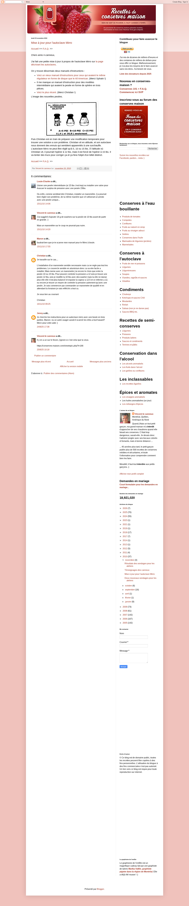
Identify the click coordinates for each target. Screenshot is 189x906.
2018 (125, 532)
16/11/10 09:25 (43, 304)
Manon (40, 239)
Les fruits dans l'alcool (132, 367)
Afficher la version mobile (71, 366)
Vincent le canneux (46, 213)
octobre (128, 586)
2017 (125, 536)
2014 (125, 540)
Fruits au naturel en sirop (133, 227)
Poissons (126, 334)
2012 (125, 548)
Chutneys (126, 294)
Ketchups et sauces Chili (133, 298)
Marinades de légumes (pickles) (136, 241)
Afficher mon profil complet (132, 474)
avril (127, 594)
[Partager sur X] (83, 168)
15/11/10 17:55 (43, 246)
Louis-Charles (44, 181)
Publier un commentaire (45, 356)
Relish (125, 305)
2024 (125, 516)
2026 (125, 508)
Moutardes (127, 301)
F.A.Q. (46, 48)
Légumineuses (129, 270)
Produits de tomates (131, 217)
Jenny (40, 313)
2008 (125, 611)
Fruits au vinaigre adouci (133, 230)
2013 (125, 544)
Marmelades (127, 245)
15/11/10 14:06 (43, 204)
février (128, 598)
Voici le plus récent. (47, 92)
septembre (130, 590)
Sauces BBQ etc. (130, 312)
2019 (125, 528)
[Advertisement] (71, 397)
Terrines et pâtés (129, 345)
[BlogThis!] (80, 168)
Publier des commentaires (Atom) (59, 373)
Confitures (127, 224)
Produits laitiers (129, 338)
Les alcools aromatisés (132, 364)
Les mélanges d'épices (132, 404)
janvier (128, 602)
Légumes (126, 267)
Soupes (125, 274)
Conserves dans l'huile (132, 238)
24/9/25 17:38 (43, 327)
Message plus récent (41, 362)
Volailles (126, 281)
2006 (125, 619)
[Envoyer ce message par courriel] (78, 168)
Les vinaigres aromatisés (133, 397)
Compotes (127, 220)
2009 (125, 607)
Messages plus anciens (100, 362)
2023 (125, 520)
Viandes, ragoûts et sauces (134, 278)
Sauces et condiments (132, 341)
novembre (130, 560)
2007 (125, 615)
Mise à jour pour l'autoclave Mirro (51, 42)
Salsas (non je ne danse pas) (135, 308)
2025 (125, 512)
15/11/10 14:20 (43, 229)
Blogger (100, 889)
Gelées (125, 234)
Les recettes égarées (131, 384)
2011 (125, 552)
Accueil (35, 48)
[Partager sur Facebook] (85, 168)
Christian (41, 256)
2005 (125, 623)
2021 (125, 524)
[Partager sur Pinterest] (88, 168)
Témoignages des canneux (137, 570)
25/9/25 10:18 (43, 350)
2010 (125, 556)
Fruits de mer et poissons (133, 263)
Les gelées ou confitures (133, 371)
